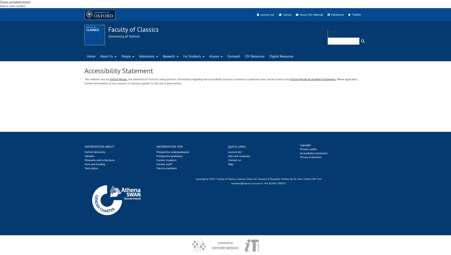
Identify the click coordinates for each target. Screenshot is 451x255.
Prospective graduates (169, 156)
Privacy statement (311, 157)
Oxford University (95, 152)
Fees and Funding (95, 164)
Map (230, 164)
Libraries (89, 156)
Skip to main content (12, 6)
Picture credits (308, 149)
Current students (166, 160)
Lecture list (235, 152)
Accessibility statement (314, 153)
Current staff (164, 164)
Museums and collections (100, 160)
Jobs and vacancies (239, 156)
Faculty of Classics (133, 29)
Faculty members (166, 168)
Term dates (91, 168)
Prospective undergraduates (172, 152)
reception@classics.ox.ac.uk (245, 183)
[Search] (362, 41)
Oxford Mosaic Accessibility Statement (313, 79)
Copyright (305, 145)
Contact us (234, 160)
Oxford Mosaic (118, 79)
